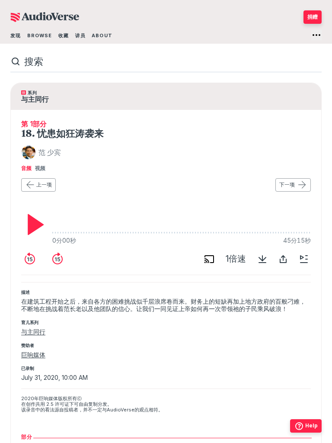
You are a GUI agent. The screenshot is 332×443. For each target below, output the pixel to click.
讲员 (80, 35)
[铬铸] (209, 259)
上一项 (44, 184)
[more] (316, 35)
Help (311, 425)
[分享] (283, 259)
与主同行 (33, 331)
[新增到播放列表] (304, 259)
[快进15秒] (57, 259)
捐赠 (312, 16)
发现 (15, 35)
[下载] (262, 259)
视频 (40, 168)
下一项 (287, 184)
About (102, 35)
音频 (26, 168)
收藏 (63, 35)
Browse (39, 35)
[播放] (33, 224)
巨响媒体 (33, 354)
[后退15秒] (29, 259)
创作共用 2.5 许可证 (47, 404)
